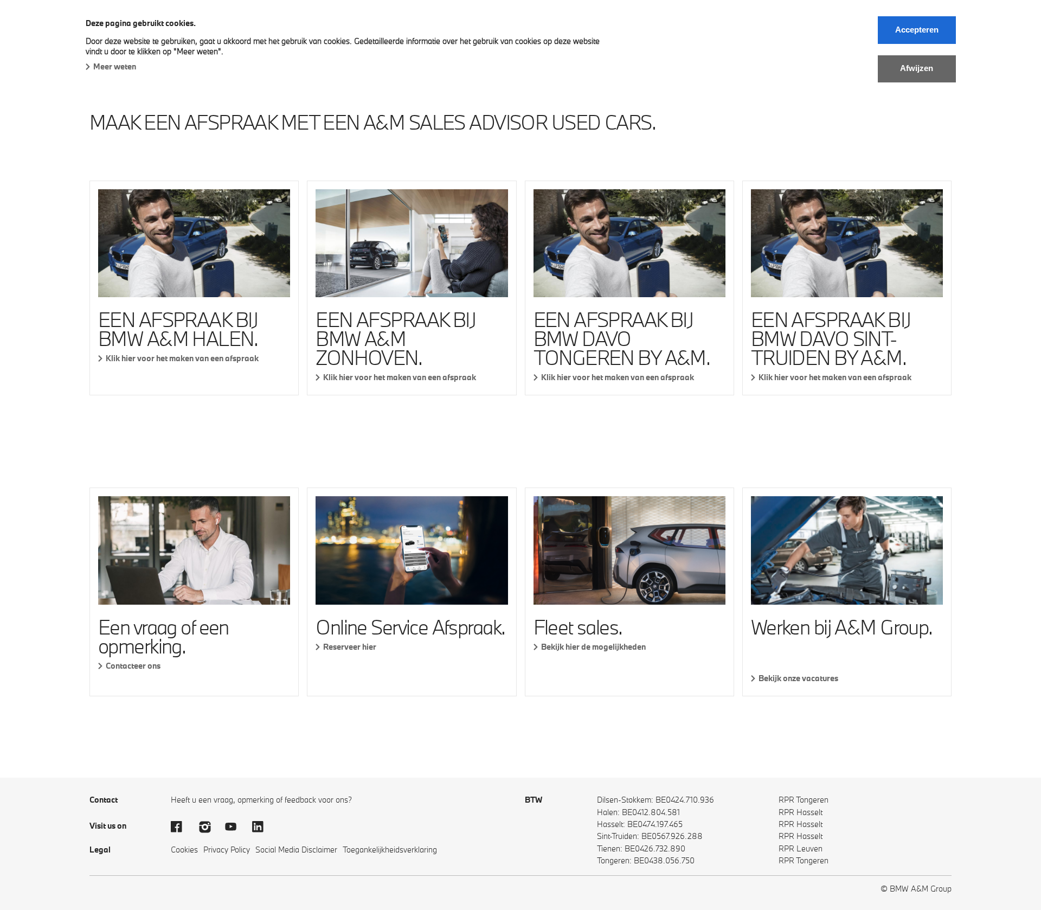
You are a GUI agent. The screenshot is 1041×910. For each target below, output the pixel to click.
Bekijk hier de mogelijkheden (593, 646)
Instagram (209, 827)
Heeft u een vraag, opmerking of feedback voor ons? (261, 799)
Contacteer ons (133, 665)
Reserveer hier (349, 646)
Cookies (184, 849)
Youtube (236, 827)
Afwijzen (916, 68)
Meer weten (114, 66)
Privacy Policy (226, 849)
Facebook (181, 827)
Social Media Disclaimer (296, 849)
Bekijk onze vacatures (798, 678)
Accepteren (917, 29)
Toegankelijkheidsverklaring (390, 849)
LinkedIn (263, 827)
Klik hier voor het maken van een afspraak (182, 358)
